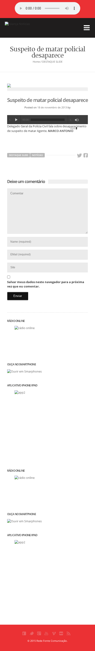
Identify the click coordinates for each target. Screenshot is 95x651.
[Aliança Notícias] (28, 31)
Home (36, 61)
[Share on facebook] (85, 155)
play (16, 120)
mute (77, 120)
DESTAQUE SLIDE (52, 61)
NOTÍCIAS (37, 155)
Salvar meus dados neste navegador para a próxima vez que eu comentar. (45, 284)
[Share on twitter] (79, 155)
